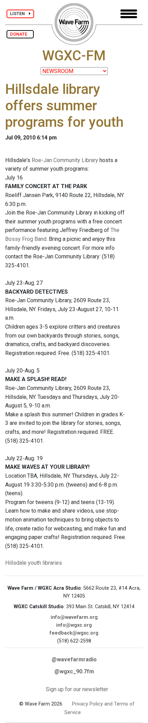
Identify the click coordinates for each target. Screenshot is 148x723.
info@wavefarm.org (74, 617)
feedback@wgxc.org (74, 633)
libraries (52, 563)
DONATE (20, 34)
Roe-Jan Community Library (65, 160)
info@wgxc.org (74, 625)
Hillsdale (16, 563)
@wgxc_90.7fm (74, 671)
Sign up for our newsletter (77, 689)
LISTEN (19, 13)
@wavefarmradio (74, 659)
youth (34, 563)
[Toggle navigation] (128, 14)
